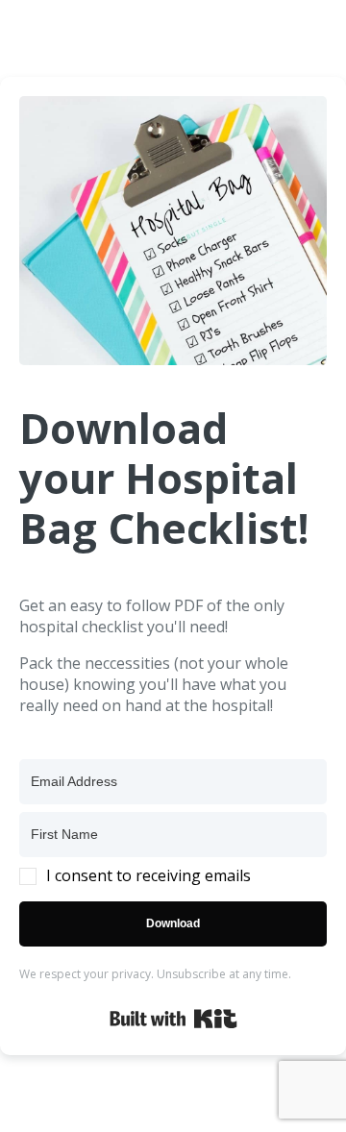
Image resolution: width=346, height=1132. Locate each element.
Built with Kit (173, 1018)
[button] (173, 875)
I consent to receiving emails (148, 875)
